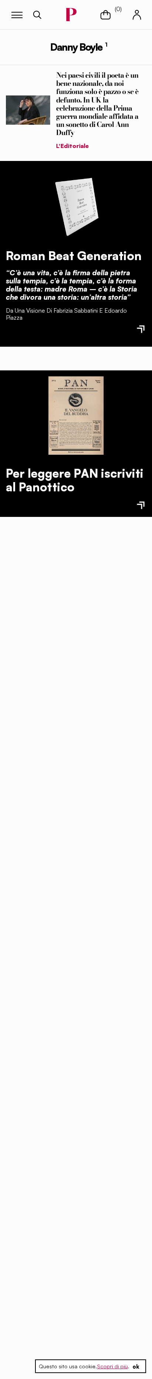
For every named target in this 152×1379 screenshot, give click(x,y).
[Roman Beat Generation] (76, 205)
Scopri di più (112, 1366)
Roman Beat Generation (74, 255)
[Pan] (76, 415)
